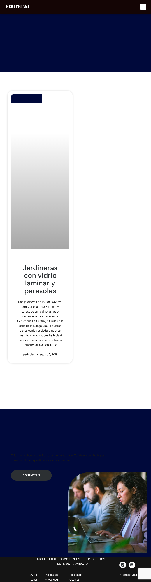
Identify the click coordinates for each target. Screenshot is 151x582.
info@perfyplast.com (132, 574)
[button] (143, 7)
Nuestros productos (89, 559)
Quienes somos (59, 559)
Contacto (80, 563)
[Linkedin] (132, 565)
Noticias (63, 563)
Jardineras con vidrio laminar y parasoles (40, 279)
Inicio (41, 559)
